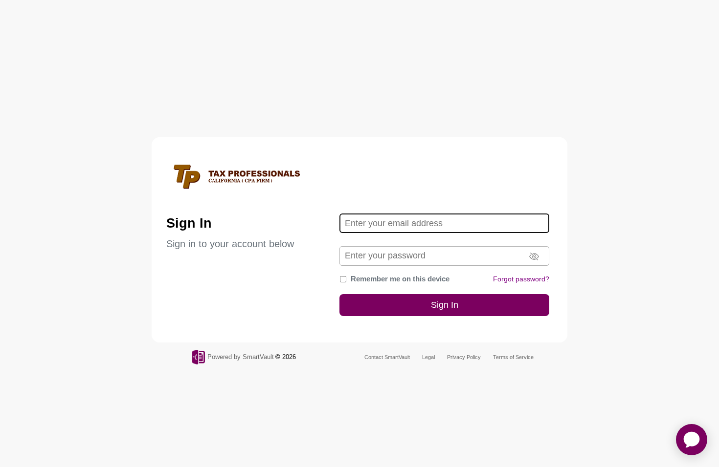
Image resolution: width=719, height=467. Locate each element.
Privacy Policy (464, 357)
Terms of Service (513, 357)
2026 (289, 357)
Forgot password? (521, 279)
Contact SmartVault (387, 357)
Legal (428, 357)
